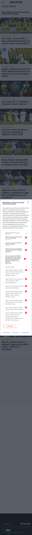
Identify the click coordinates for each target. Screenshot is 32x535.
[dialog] (16, 267)
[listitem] (16, 233)
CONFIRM (10, 326)
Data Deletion (6, 332)
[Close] (28, 202)
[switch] (25, 237)
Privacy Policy (25, 332)
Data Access (16, 332)
